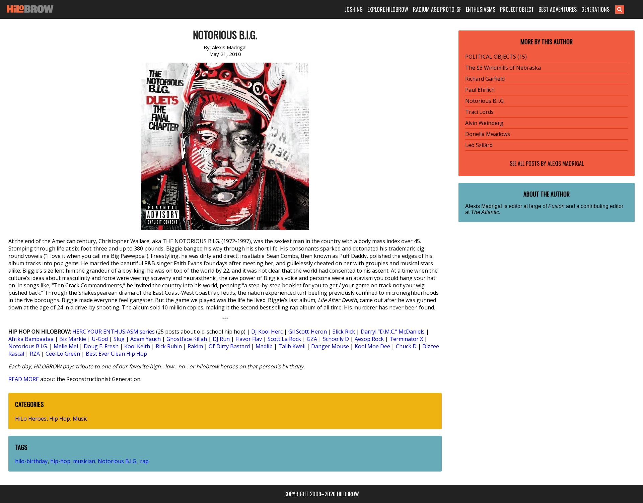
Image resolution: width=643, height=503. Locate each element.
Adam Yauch (145, 339)
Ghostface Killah (186, 339)
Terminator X (406, 339)
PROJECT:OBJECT (517, 9)
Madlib (264, 346)
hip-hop (60, 461)
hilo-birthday (31, 461)
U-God (100, 339)
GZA (312, 339)
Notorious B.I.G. (28, 346)
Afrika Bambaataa (31, 339)
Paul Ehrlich (480, 89)
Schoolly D (336, 339)
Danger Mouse (330, 346)
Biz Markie (72, 339)
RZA (35, 353)
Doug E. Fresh (101, 346)
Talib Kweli (291, 346)
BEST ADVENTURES (558, 9)
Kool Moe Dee (372, 346)
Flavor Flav (248, 339)
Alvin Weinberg (484, 123)
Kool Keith (137, 346)
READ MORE (23, 379)
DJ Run (221, 339)
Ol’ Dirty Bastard (229, 346)
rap (144, 461)
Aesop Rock (369, 339)
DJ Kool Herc (267, 331)
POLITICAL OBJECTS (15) (496, 56)
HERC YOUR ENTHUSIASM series (113, 331)
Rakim (195, 346)
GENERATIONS (595, 9)
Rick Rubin (169, 346)
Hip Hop (59, 418)
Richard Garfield (485, 78)
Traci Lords (479, 112)
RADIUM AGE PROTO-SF (437, 9)
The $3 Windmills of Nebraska (503, 67)
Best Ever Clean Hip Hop (116, 353)
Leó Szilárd (479, 145)
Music (80, 418)
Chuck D (406, 346)
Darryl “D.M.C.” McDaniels (393, 331)
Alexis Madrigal (566, 163)
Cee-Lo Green (63, 353)
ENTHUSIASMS (480, 9)
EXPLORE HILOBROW (387, 9)
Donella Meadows (487, 134)
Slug (119, 339)
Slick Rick (344, 331)
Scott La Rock (284, 339)
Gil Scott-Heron (307, 331)
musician (84, 461)
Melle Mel (66, 346)
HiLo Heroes (31, 418)
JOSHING (354, 9)
